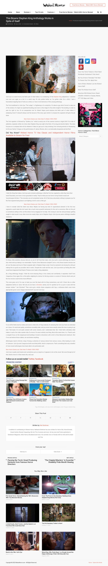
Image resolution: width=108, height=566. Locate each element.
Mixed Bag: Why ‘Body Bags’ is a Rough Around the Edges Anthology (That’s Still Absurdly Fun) (57, 553)
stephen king (71, 407)
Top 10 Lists (39, 12)
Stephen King (58, 97)
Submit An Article (97, 562)
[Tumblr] (60, 417)
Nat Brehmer (10, 24)
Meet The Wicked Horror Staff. (87, 90)
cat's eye (47, 407)
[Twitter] (11, 417)
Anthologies (41, 407)
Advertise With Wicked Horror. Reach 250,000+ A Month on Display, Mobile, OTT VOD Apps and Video (89, 95)
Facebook (39, 359)
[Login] (100, 12)
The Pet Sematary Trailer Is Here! (52, 523)
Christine (39, 285)
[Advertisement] (54, 39)
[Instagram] (93, 61)
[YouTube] (81, 67)
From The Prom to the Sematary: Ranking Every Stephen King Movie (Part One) (56, 496)
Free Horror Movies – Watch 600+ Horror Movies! (87, 5)
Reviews (27, 12)
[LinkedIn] (40, 417)
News (18, 12)
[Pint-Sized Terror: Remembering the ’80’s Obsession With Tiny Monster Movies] (22, 484)
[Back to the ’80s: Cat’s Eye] (22, 541)
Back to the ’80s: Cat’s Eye (14, 552)
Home (10, 12)
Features (51, 12)
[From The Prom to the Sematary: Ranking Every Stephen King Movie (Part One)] (58, 484)
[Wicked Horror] (54, 5)
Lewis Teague (64, 407)
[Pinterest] (30, 417)
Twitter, (31, 359)
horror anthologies (55, 407)
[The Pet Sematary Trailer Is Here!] (58, 513)
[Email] (70, 417)
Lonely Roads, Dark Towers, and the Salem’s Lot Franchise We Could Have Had (21, 525)
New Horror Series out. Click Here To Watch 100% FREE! (40, 119)
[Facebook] (20, 417)
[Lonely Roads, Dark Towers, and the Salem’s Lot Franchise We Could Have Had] (22, 513)
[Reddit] (50, 417)
